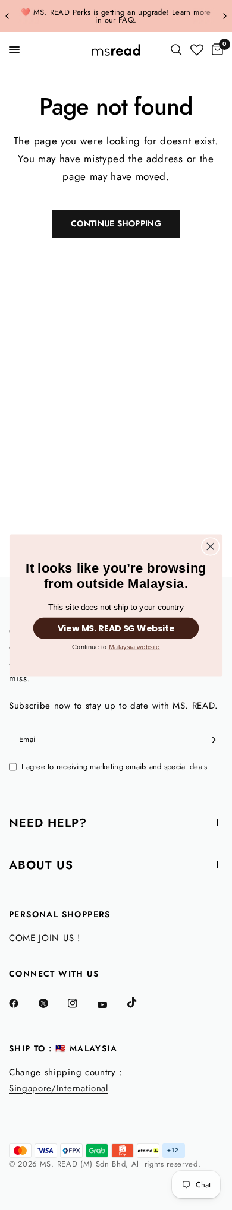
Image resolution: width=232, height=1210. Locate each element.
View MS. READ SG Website (116, 628)
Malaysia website (134, 646)
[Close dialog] (210, 546)
